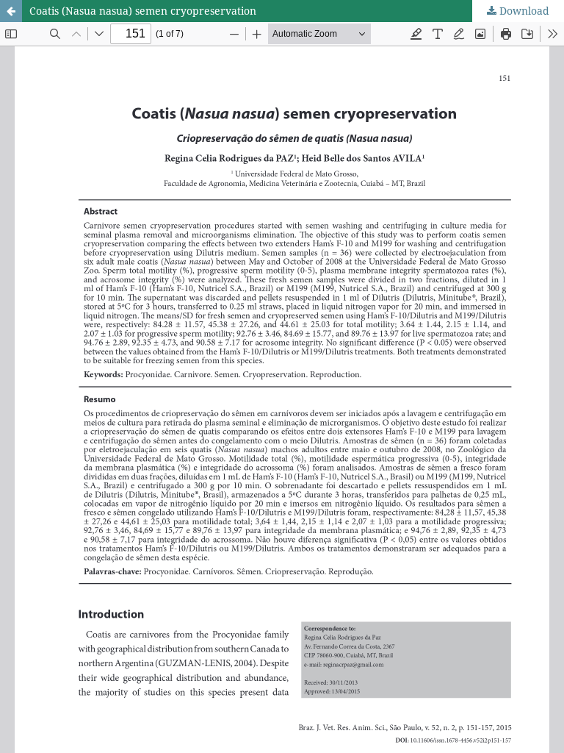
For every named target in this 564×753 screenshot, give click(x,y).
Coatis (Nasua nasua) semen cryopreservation (142, 11)
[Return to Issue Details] (11, 11)
